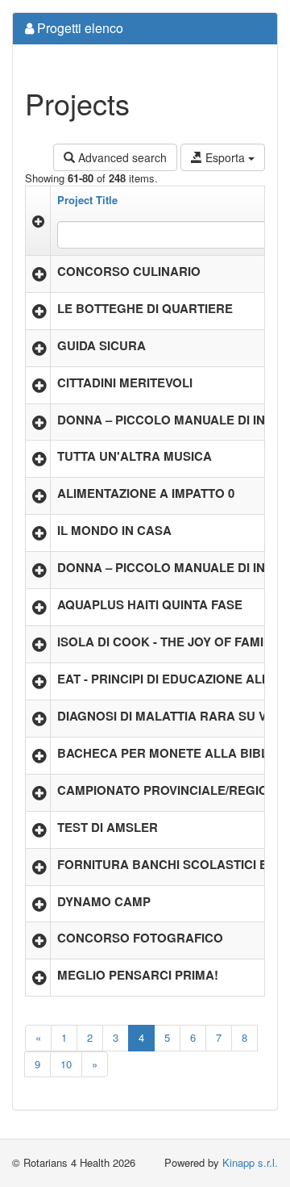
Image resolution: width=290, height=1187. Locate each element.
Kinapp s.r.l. (250, 1162)
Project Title (87, 199)
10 (66, 1064)
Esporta (225, 157)
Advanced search (121, 157)
